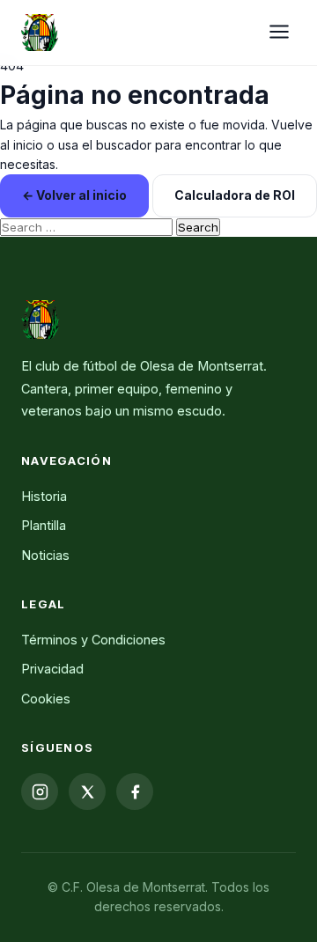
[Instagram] (39, 791)
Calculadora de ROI (234, 195)
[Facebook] (134, 791)
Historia (44, 496)
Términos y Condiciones (93, 639)
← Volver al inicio (74, 195)
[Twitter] (87, 791)
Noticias (45, 555)
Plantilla (43, 525)
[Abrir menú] (279, 33)
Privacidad (52, 668)
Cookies (45, 698)
